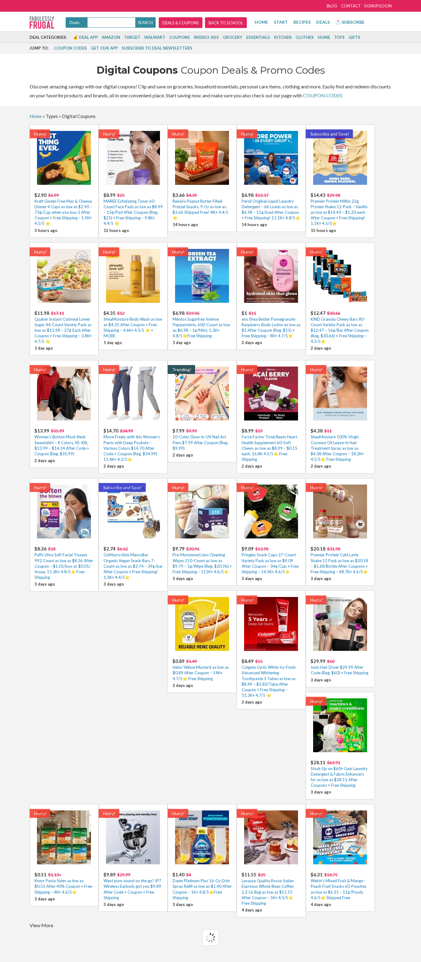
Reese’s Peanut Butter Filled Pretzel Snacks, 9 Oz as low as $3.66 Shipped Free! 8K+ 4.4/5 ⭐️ (200, 206)
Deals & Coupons (180, 22)
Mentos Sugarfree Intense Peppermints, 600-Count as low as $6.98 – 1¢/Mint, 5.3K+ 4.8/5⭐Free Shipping (201, 324)
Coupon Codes (70, 48)
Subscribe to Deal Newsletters (157, 48)
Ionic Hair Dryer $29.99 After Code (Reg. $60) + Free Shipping (339, 666)
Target (132, 37)
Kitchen (283, 37)
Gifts (354, 37)
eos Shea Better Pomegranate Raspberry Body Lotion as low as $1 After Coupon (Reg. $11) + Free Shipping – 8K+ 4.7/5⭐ (271, 324)
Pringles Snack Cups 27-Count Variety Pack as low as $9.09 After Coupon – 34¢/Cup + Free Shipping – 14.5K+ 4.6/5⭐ (270, 560)
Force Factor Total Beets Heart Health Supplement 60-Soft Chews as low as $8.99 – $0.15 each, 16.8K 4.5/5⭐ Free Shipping (269, 445)
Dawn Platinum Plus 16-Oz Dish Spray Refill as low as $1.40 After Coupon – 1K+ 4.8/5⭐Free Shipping (202, 886)
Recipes (302, 22)
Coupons (179, 37)
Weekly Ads (206, 37)
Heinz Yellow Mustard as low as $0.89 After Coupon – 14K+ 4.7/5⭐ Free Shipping (201, 669)
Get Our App (104, 48)
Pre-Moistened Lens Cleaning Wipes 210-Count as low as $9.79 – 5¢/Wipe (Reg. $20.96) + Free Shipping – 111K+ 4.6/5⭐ (202, 560)
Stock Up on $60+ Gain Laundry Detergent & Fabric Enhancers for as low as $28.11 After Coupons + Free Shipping (339, 774)
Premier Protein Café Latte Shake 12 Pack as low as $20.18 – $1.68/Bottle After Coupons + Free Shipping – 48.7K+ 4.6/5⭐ (339, 560)
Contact (351, 5)
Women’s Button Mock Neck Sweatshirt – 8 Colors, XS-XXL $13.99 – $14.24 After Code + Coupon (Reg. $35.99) (62, 442)
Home (261, 22)
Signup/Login (378, 5)
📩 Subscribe (350, 22)
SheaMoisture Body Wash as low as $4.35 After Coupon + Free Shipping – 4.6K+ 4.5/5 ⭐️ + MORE (133, 324)
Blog (332, 5)
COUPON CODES (322, 95)
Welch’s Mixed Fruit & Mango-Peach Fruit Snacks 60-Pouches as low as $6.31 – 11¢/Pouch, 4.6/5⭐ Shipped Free (338, 886)
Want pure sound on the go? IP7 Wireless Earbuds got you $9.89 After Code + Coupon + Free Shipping (132, 886)
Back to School (226, 22)
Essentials (258, 37)
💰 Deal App (85, 37)
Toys (339, 37)
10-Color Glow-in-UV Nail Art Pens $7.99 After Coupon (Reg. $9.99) (200, 439)
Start (281, 22)
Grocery (232, 37)
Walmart (154, 37)
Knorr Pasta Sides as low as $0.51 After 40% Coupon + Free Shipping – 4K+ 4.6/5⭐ (63, 883)
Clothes (305, 37)
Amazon (111, 37)
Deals (323, 22)
